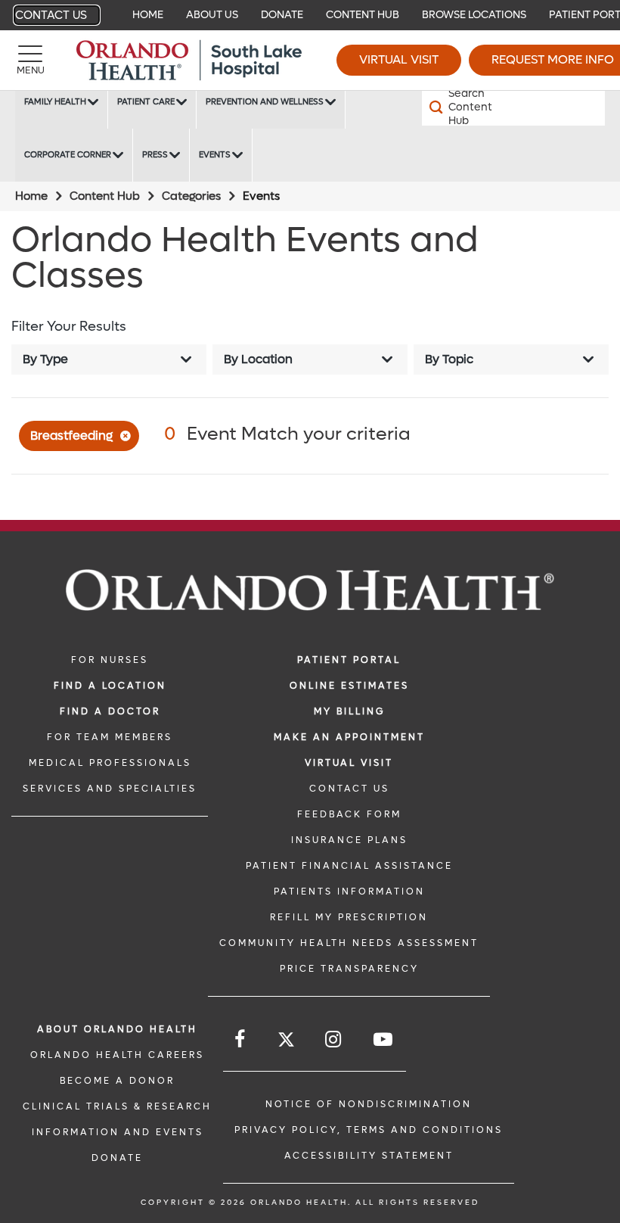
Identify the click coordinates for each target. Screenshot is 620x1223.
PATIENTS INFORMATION (349, 891)
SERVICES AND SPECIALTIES (110, 789)
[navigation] (310, 15)
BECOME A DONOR (117, 1081)
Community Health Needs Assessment (349, 943)
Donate (282, 15)
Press (155, 154)
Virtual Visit (399, 59)
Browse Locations (474, 15)
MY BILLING (349, 711)
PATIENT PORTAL (349, 660)
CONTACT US (349, 789)
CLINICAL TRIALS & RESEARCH (117, 1106)
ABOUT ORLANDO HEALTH (117, 1029)
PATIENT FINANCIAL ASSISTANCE (349, 866)
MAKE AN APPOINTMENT (349, 737)
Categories (191, 196)
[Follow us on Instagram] (334, 1039)
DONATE (117, 1158)
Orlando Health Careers (117, 1055)
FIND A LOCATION (110, 686)
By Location (258, 359)
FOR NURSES (109, 660)
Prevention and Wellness (265, 101)
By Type (45, 359)
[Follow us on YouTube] (384, 1039)
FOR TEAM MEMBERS (109, 737)
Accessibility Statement (369, 1156)
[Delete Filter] (127, 438)
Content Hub (362, 15)
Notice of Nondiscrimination (368, 1104)
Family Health (55, 101)
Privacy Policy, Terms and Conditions (368, 1130)
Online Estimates (349, 686)
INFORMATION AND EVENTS (117, 1132)
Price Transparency (349, 969)
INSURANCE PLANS (349, 840)
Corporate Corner (67, 154)
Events (215, 154)
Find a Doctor (110, 711)
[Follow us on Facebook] (240, 1039)
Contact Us (51, 15)
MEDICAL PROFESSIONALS (110, 763)
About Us (212, 15)
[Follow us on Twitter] (286, 1041)
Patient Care (146, 101)
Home (147, 15)
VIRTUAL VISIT (349, 763)
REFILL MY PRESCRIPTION (349, 917)
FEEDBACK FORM (349, 814)
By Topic (449, 359)
